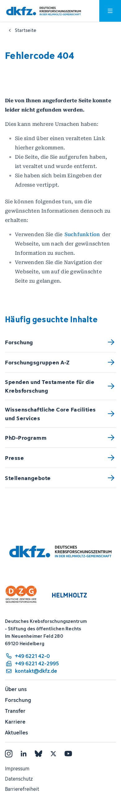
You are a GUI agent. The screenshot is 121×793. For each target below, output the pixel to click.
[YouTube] (68, 753)
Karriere (15, 722)
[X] (53, 753)
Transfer (15, 711)
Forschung (18, 700)
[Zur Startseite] (43, 11)
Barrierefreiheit (22, 789)
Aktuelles (16, 733)
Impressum (17, 768)
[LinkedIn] (23, 753)
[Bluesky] (38, 753)
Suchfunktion (82, 234)
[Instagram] (8, 753)
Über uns (16, 689)
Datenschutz (19, 778)
